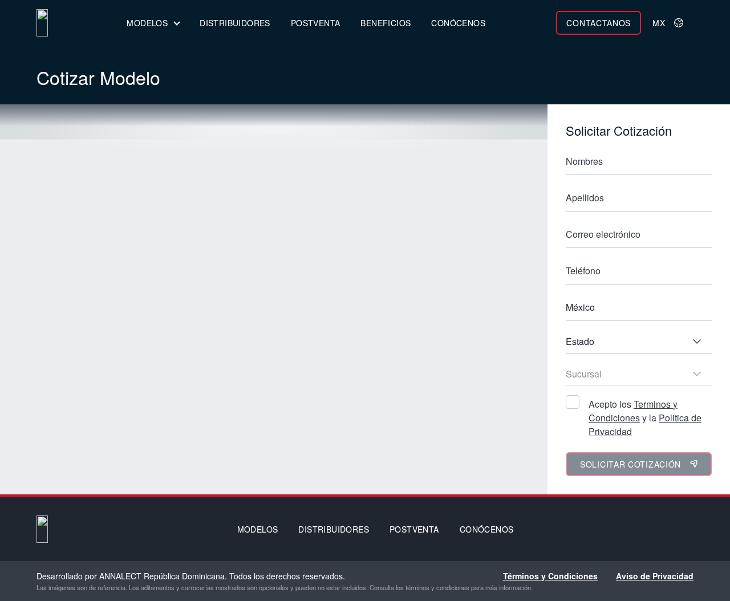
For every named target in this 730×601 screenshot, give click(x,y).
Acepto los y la (645, 417)
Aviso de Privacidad (655, 576)
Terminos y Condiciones (633, 410)
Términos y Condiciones (550, 576)
